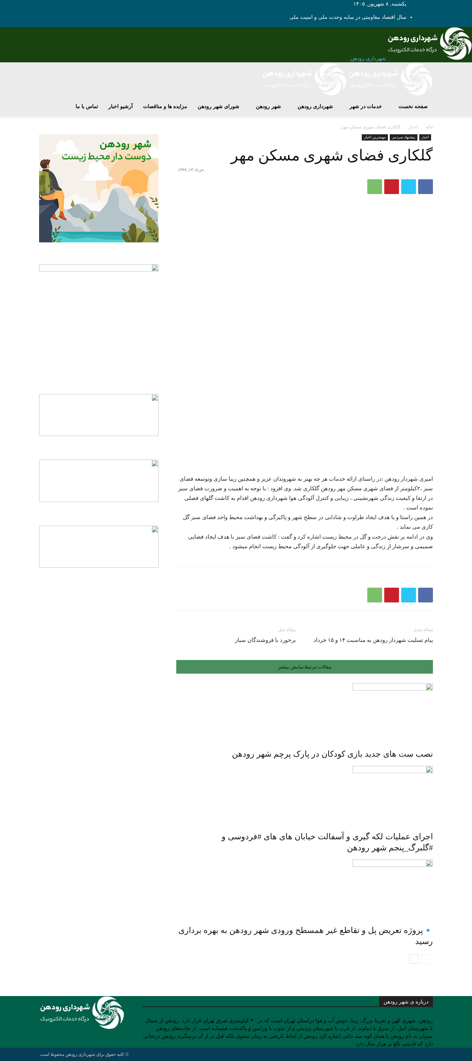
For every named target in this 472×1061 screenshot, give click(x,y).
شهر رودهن (268, 106)
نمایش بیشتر (291, 666)
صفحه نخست (413, 106)
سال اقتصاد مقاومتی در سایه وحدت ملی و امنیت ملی (347, 17)
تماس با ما (87, 106)
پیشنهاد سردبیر (403, 137)
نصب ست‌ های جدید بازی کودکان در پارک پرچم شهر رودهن (332, 753)
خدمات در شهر (366, 106)
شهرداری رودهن (315, 106)
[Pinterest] (391, 186)
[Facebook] (425, 186)
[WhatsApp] (374, 186)
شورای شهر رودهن (218, 106)
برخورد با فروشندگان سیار (265, 640)
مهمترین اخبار (375, 137)
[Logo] (390, 94)
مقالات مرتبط (318, 666)
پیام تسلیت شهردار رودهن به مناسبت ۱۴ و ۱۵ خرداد (373, 640)
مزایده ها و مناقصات (165, 106)
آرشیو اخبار (120, 106)
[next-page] (414, 959)
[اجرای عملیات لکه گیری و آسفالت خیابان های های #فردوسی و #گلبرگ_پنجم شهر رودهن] (304, 793)
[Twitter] (408, 186)
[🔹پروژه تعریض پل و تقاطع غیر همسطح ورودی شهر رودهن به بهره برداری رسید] (304, 887)
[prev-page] (425, 959)
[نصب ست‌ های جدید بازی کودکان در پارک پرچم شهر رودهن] (304, 711)
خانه (429, 126)
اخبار (413, 126)
